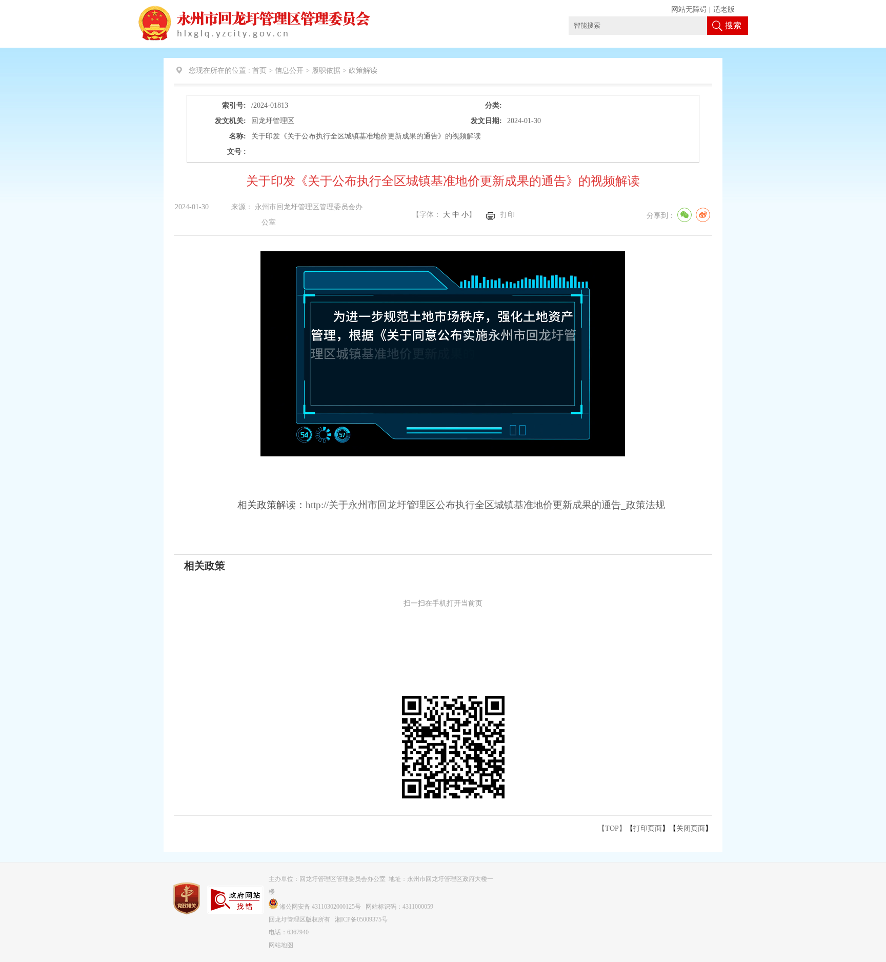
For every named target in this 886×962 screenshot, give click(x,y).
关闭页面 (690, 828)
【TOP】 (612, 828)
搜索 (733, 25)
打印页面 (647, 828)
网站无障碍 (689, 9)
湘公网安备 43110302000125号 (320, 906)
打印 (507, 214)
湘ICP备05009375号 (361, 919)
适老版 (724, 9)
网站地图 (281, 945)
